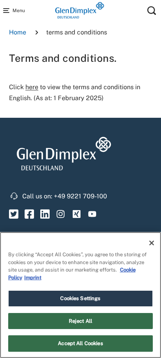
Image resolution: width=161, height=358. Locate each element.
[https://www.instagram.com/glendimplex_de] (61, 213)
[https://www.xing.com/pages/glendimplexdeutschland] (76, 213)
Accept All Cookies (80, 343)
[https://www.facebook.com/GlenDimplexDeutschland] (29, 213)
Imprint (32, 278)
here (31, 87)
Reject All (80, 321)
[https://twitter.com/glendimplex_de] (13, 213)
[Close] (151, 243)
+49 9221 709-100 (80, 196)
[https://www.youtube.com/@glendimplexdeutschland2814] (92, 213)
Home (17, 32)
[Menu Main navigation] (8, 10)
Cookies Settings (80, 298)
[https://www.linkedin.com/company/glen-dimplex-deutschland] (45, 213)
